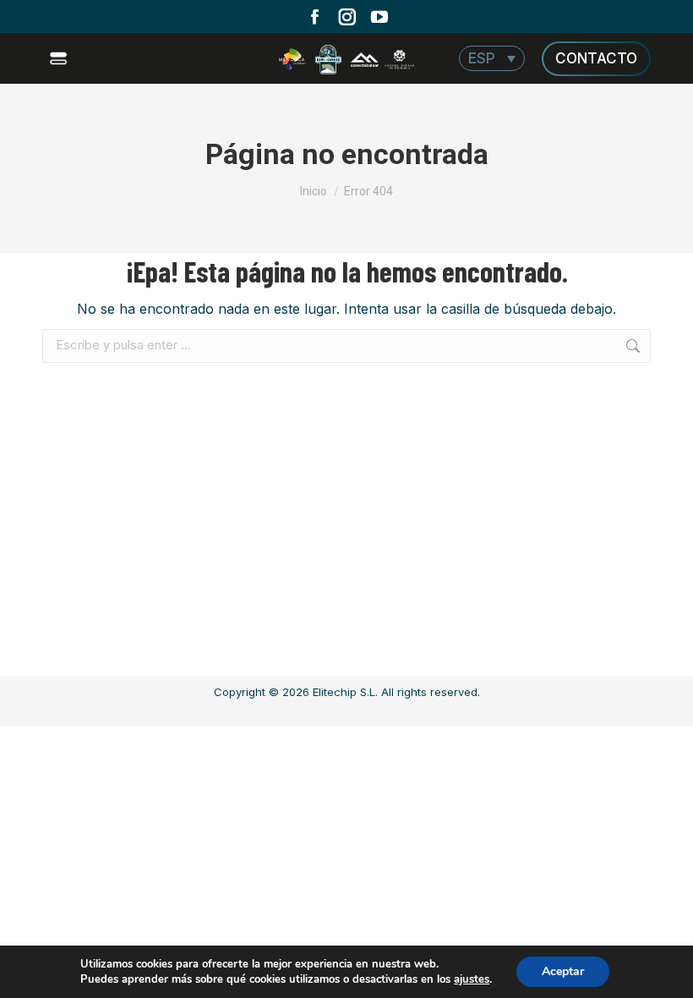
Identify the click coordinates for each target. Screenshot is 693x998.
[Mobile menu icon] (60, 58)
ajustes (471, 979)
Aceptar (563, 971)
